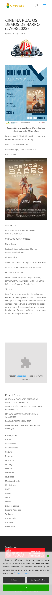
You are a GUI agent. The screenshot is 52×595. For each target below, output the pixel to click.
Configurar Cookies (38, 580)
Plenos (8, 501)
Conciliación (10, 443)
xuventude (10, 526)
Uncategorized (11, 518)
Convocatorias (11, 447)
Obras (8, 497)
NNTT (7, 489)
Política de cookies (22, 573)
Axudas (8, 439)
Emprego (9, 464)
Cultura (22, 33)
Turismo (9, 514)
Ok (26, 588)
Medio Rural (10, 485)
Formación (10, 472)
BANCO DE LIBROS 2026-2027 (18, 421)
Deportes (9, 456)
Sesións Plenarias (13, 510)
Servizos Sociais (12, 506)
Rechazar (14, 580)
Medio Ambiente (12, 481)
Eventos (8, 468)
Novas (8, 493)
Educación (9, 460)
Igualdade (9, 476)
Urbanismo (10, 522)
